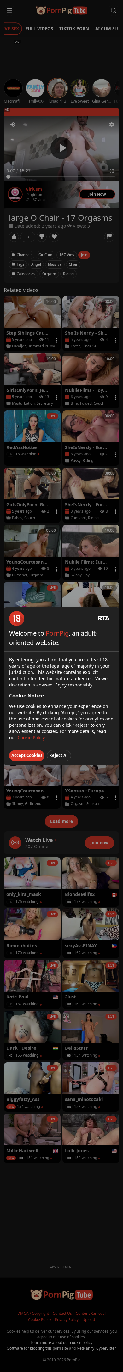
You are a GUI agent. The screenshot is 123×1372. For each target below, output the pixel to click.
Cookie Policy (31, 738)
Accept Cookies (26, 755)
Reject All (59, 755)
